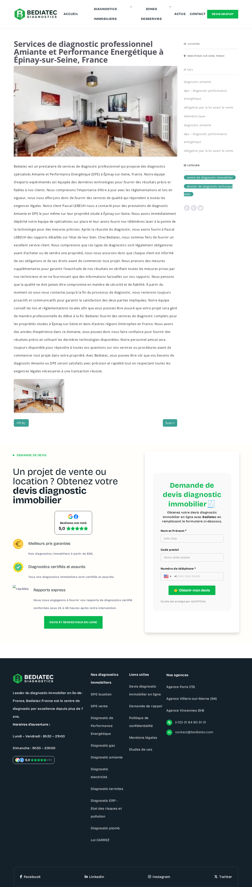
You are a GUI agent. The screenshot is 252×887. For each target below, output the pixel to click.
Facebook (32, 877)
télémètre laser (195, 116)
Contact (198, 14)
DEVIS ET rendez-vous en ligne (73, 622)
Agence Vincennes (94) (185, 710)
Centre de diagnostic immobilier (210, 177)
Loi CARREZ (100, 840)
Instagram (161, 877)
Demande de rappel (145, 706)
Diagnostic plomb (105, 828)
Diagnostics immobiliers (105, 14)
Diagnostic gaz (103, 745)
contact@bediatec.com (193, 732)
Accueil (71, 14)
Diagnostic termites (107, 789)
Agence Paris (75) (180, 687)
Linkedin (96, 877)
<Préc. (21, 423)
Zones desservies (151, 14)
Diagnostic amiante (107, 757)
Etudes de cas (140, 749)
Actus (180, 14)
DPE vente (99, 706)
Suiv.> (170, 423)
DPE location (101, 694)
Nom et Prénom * (174, 531)
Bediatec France (39, 701)
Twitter (225, 877)
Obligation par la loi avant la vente (208, 107)
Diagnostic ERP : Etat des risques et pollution (106, 808)
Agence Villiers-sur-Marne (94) (191, 699)
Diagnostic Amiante (197, 82)
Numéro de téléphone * (178, 568)
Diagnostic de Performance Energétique (102, 726)
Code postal (170, 549)
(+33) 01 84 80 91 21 (190, 722)
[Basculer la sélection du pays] (168, 576)
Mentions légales (143, 738)
